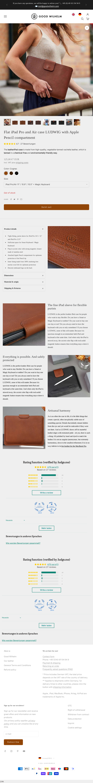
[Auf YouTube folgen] (24, 751)
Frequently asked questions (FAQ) (58, 669)
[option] (80, 14)
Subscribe (13, 742)
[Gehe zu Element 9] (69, 122)
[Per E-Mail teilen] (21, 199)
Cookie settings (75, 727)
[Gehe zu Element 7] (53, 122)
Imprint (71, 723)
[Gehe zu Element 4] (30, 122)
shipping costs (22, 162)
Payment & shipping (51, 663)
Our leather (9, 661)
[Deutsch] (80, 14)
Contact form (48, 656)
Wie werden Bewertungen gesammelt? (23, 543)
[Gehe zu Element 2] (15, 122)
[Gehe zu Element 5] (38, 122)
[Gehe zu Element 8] (61, 122)
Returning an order (51, 666)
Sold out (47, 207)
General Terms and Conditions (17, 665)
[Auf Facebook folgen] (5, 751)
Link (2, 781)
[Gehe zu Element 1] (7, 122)
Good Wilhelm (10, 656)
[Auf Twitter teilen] (14, 199)
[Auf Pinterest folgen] (17, 751)
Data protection (74, 719)
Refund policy (10, 669)
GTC (70, 705)
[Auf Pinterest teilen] (18, 199)
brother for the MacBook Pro (75, 446)
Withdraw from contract (78, 714)
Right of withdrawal (76, 710)
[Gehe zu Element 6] (46, 122)
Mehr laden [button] (47, 528)
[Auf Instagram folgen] (11, 751)
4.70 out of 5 (52, 467)
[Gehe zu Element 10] (77, 122)
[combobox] (74, 14)
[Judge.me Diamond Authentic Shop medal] (39, 507)
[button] (10, 144)
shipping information (62, 687)
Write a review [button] (46, 492)
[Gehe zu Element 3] (22, 122)
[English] (74, 14)
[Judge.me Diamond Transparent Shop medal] (52, 507)
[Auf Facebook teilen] (11, 199)
